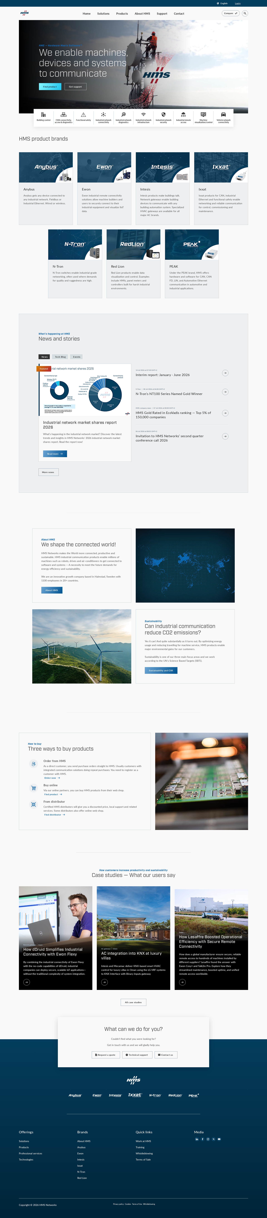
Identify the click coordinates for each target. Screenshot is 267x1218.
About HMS (142, 13)
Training (140, 1147)
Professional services (30, 1153)
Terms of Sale (143, 1159)
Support (162, 13)
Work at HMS (143, 1141)
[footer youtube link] (219, 1139)
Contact (179, 13)
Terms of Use (137, 1204)
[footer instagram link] (208, 1139)
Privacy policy (118, 1204)
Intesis (80, 1159)
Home (87, 13)
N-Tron (81, 1171)
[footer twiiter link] (213, 1139)
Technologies (26, 1159)
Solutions (103, 13)
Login (238, 3)
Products (122, 13)
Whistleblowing (144, 1153)
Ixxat (80, 1165)
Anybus (81, 1147)
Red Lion (82, 1178)
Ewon (80, 1153)
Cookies (128, 1204)
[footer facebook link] (202, 1139)
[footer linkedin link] (197, 1139)
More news (48, 472)
